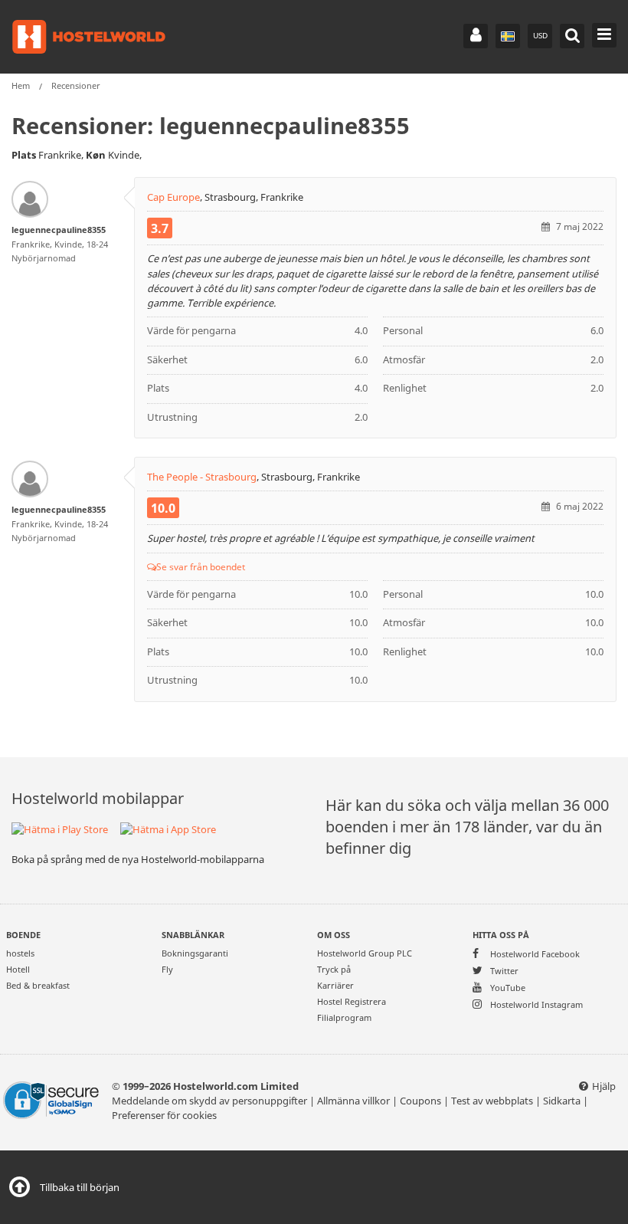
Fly (167, 969)
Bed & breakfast (38, 985)
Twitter (503, 970)
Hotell (18, 969)
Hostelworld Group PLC (364, 953)
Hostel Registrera (351, 1001)
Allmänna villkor (353, 1101)
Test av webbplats (492, 1101)
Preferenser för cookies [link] (164, 1115)
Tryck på (334, 969)
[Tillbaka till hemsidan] (88, 37)
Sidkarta (562, 1101)
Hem (20, 85)
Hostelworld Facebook (534, 953)
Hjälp (604, 1086)
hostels (20, 953)
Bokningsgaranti (195, 953)
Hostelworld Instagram (535, 1004)
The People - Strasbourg (202, 477)
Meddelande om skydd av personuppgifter (209, 1101)
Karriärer (335, 985)
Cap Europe (173, 197)
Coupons (420, 1101)
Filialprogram (344, 1017)
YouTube (506, 987)
